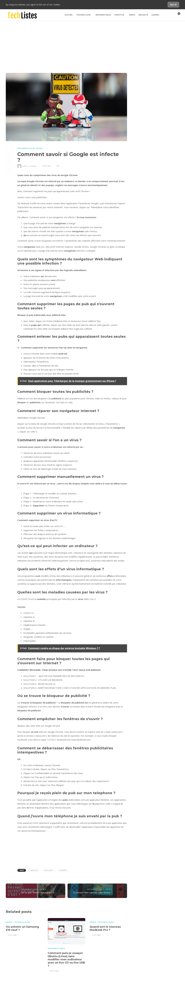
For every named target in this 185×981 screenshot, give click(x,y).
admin (25, 166)
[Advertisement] (92, 42)
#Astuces (34, 870)
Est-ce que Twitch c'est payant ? (37, 892)
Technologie (83, 15)
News (132, 15)
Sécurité (143, 15)
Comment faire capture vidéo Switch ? (92, 892)
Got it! (173, 4)
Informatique (103, 15)
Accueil (69, 15)
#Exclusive (48, 870)
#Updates (63, 870)
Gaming (155, 15)
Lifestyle (119, 15)
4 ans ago (32, 166)
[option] (25, 926)
